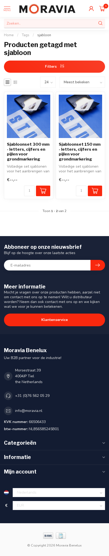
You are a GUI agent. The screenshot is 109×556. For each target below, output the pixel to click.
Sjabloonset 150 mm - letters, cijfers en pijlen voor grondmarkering (80, 151)
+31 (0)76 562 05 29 (32, 395)
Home (9, 35)
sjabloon (44, 35)
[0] (102, 8)
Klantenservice (54, 319)
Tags (25, 35)
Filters (51, 66)
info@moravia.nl (28, 410)
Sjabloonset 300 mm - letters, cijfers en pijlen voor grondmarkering (28, 151)
